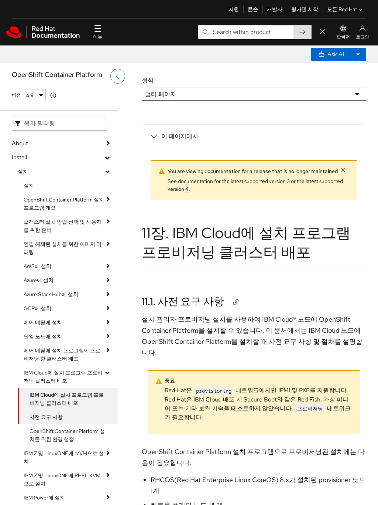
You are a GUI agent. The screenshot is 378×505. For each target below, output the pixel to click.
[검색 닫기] (322, 32)
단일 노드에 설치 (43, 336)
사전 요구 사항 (46, 417)
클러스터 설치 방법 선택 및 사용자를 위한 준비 (63, 225)
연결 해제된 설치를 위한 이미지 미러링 (63, 248)
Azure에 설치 (39, 280)
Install (19, 157)
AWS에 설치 (37, 266)
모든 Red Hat (342, 9)
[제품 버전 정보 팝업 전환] (53, 95)
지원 (233, 9)
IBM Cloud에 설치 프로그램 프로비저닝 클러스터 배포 (63, 376)
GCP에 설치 (37, 308)
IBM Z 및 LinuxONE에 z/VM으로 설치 (64, 457)
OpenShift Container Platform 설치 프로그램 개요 (64, 203)
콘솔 (253, 9)
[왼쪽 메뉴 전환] (117, 76)
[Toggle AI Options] (358, 54)
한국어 (343, 37)
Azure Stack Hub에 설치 (51, 294)
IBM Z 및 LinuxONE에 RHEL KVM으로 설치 (62, 479)
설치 (23, 171)
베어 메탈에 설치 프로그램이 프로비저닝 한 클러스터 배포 (62, 354)
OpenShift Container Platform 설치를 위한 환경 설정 (67, 435)
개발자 (274, 9)
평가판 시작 (304, 9)
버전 (16, 95)
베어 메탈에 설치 (43, 322)
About (20, 143)
